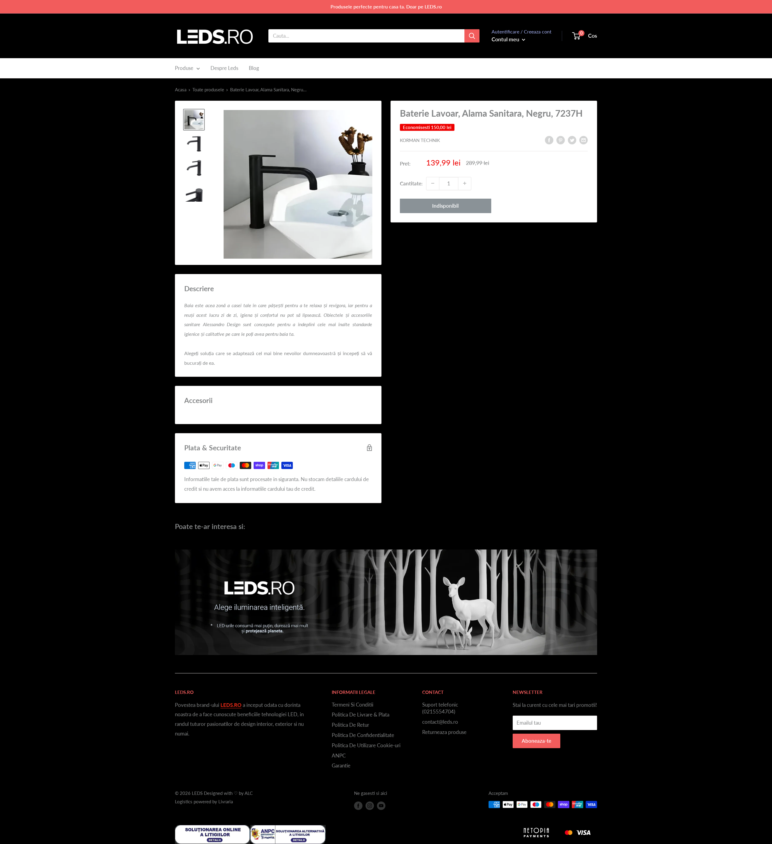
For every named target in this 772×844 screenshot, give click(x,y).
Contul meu (506, 39)
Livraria (225, 801)
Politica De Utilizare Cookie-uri (366, 745)
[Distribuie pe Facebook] (549, 139)
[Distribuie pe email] (583, 139)
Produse (184, 68)
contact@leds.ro (440, 722)
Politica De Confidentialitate (363, 735)
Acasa (180, 89)
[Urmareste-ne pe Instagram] (369, 805)
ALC (249, 793)
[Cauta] (471, 36)
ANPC (339, 755)
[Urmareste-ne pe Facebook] (358, 805)
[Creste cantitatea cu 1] (464, 183)
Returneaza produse (444, 732)
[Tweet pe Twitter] (572, 139)
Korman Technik (420, 140)
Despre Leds (224, 68)
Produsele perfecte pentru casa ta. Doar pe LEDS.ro (386, 6)
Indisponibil (445, 205)
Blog (254, 68)
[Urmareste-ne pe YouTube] (381, 805)
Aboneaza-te (536, 741)
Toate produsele (208, 89)
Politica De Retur (350, 725)
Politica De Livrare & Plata (360, 714)
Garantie (341, 765)
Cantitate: (411, 183)
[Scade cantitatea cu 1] (432, 183)
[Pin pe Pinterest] (560, 139)
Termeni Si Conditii (352, 704)
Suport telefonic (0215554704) (440, 708)
